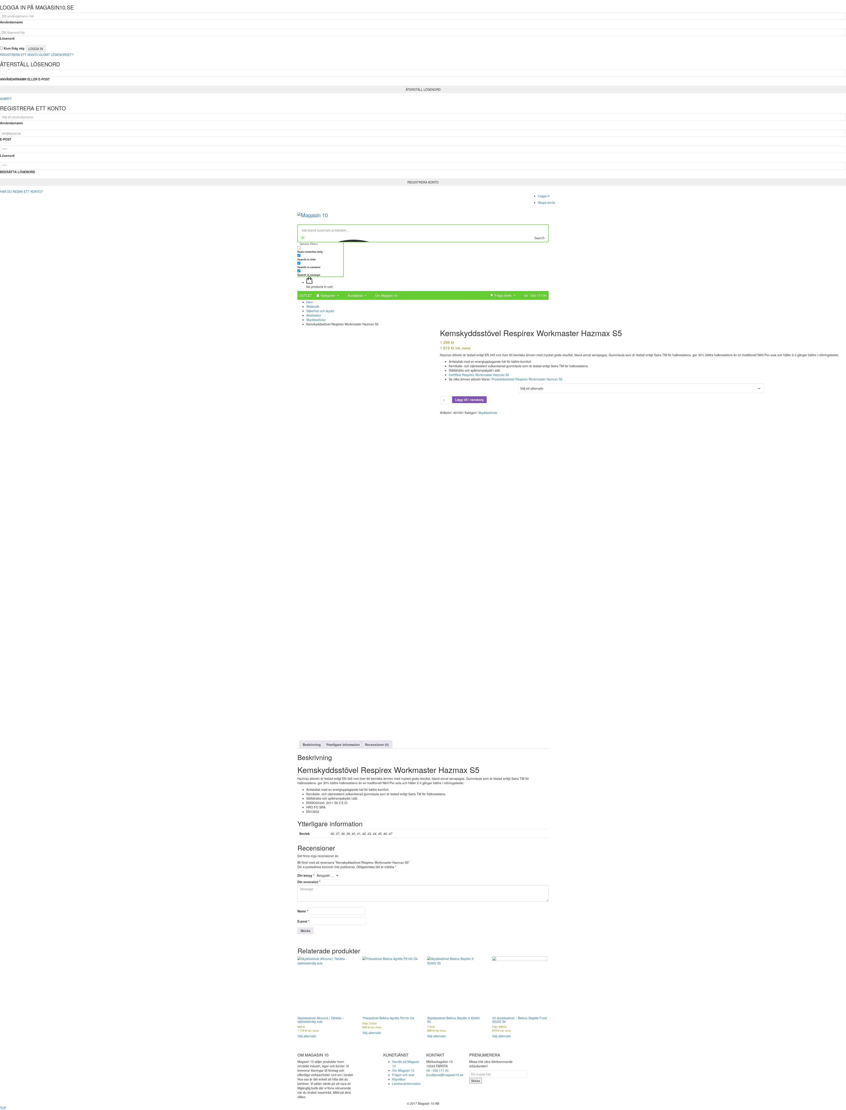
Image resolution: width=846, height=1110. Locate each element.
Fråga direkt (503, 295)
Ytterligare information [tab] (343, 744)
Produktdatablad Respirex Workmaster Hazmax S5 (527, 379)
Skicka (475, 1080)
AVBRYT (6, 98)
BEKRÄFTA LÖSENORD (17, 172)
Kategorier (328, 295)
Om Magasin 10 (386, 295)
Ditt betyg (305, 875)
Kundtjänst (355, 295)
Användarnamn (11, 22)
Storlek (445, 385)
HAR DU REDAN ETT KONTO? (21, 191)
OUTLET (306, 295)
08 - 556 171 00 (535, 295)
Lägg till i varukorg (469, 399)
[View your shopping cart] (309, 282)
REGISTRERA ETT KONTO (19, 54)
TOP (3, 1108)
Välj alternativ (306, 1036)
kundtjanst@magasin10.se (444, 1075)
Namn (302, 911)
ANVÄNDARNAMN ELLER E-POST (25, 79)
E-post (303, 921)
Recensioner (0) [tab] (377, 744)
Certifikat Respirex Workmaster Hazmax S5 (479, 374)
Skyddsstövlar (487, 412)
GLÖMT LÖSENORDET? (56, 54)
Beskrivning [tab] (312, 744)
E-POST (5, 139)
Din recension (308, 882)
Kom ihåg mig (13, 48)
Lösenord (7, 38)
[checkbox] (319, 249)
